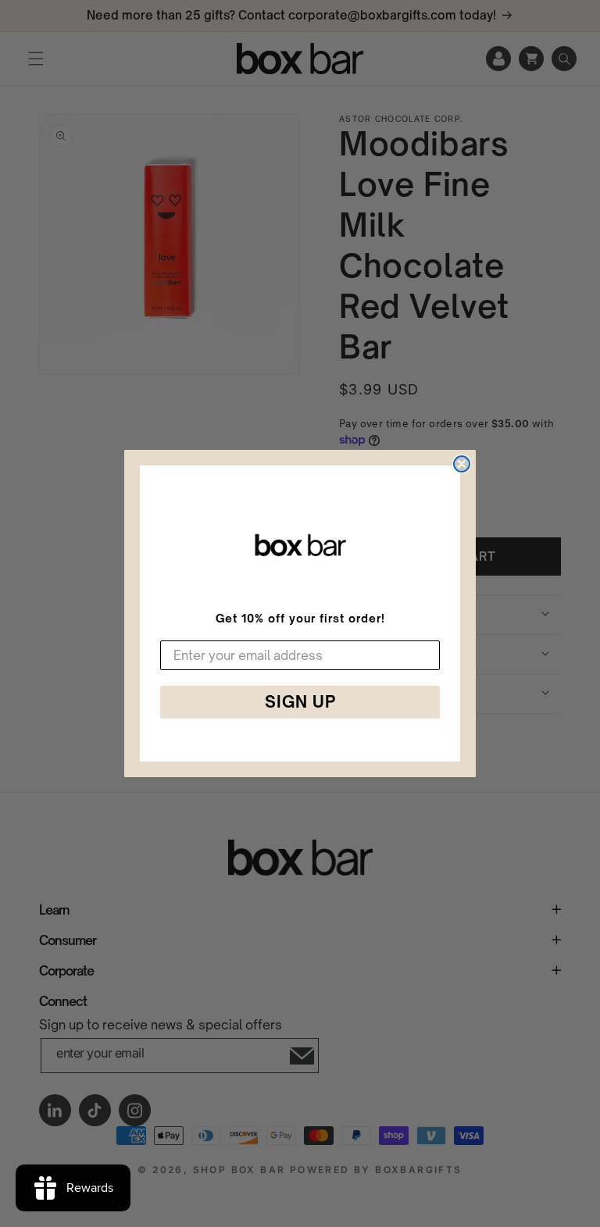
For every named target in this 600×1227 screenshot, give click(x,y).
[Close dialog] (462, 464)
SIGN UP (300, 702)
